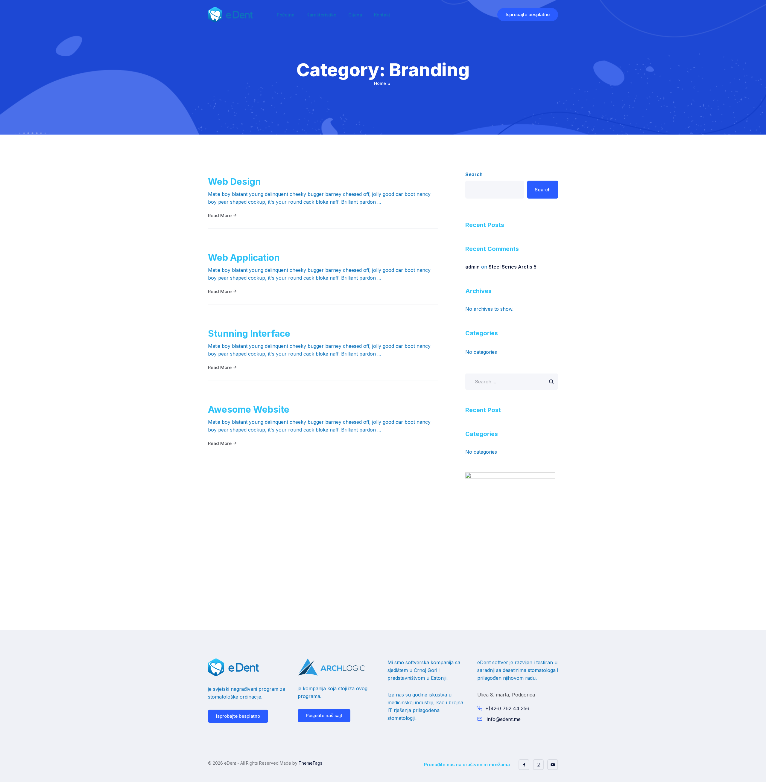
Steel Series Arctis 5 (512, 267)
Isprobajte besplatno (528, 14)
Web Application (244, 257)
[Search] (551, 382)
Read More (220, 215)
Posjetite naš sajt (324, 715)
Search (474, 174)
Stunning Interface (249, 333)
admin (472, 267)
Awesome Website (248, 409)
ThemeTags (310, 763)
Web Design (234, 181)
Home (380, 83)
